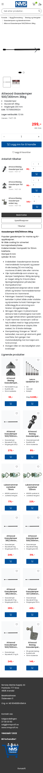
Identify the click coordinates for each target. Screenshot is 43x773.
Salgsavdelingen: (9, 718)
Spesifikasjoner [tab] (22, 220)
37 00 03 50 (6, 721)
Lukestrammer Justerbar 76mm (11, 487)
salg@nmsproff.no (10, 724)
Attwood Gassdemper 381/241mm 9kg (10, 538)
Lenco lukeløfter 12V (32, 380)
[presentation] (35, 50)
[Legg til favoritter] (16, 360)
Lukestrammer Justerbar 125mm (32, 487)
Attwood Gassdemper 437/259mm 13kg (32, 591)
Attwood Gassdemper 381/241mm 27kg (10, 591)
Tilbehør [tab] (21, 226)
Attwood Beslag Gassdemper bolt (32, 433)
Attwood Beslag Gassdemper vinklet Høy (32, 644)
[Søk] (39, 11)
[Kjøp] (37, 174)
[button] (20, 72)
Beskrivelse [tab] (21, 215)
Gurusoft (21, 768)
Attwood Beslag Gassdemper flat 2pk (10, 380)
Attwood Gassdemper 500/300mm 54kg (32, 538)
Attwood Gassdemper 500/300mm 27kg (10, 433)
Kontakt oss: (7, 714)
